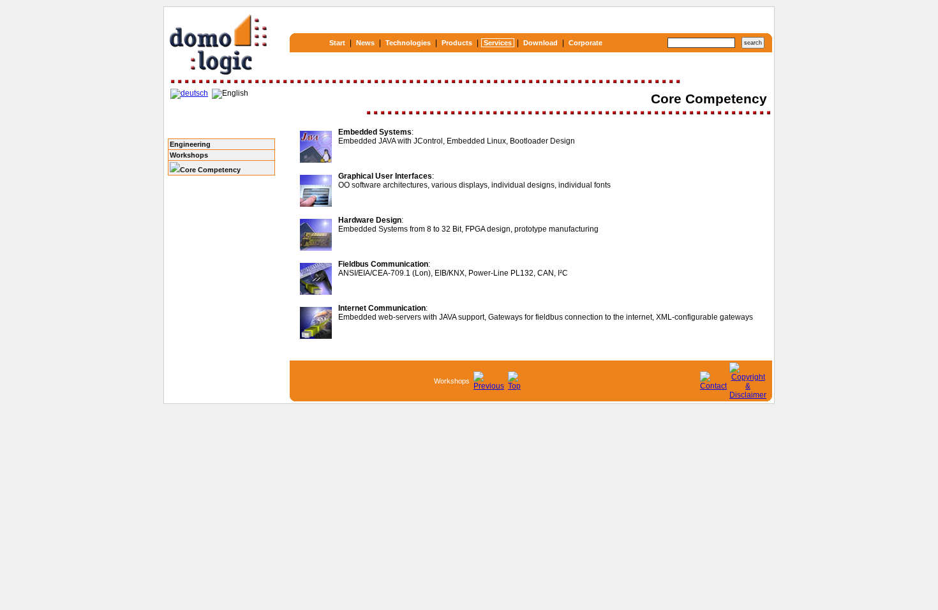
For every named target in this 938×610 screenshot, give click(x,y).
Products (457, 43)
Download (540, 43)
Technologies (408, 43)
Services (498, 43)
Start (337, 43)
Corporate (585, 43)
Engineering (190, 144)
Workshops (189, 155)
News (365, 43)
